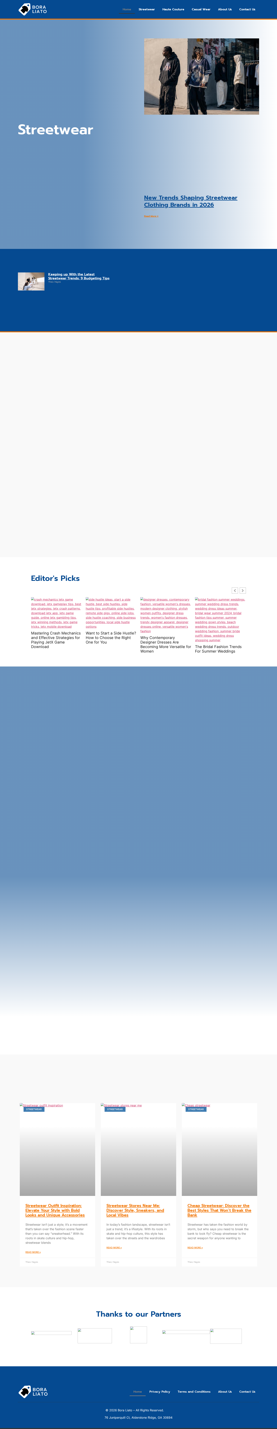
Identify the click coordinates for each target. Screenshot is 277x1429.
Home (127, 9)
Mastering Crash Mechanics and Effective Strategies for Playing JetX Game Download (56, 640)
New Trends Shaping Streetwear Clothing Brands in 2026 (190, 201)
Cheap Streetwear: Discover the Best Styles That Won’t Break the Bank (219, 1210)
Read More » (151, 216)
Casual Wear (201, 9)
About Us (225, 9)
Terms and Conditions (194, 1391)
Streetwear (147, 9)
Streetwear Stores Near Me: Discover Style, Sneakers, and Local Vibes (135, 1210)
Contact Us (247, 9)
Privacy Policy (159, 1391)
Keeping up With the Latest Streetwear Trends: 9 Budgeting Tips (78, 276)
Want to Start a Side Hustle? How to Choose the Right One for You (111, 637)
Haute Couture (173, 9)
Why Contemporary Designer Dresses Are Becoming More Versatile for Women (165, 644)
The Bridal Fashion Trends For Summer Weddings (218, 648)
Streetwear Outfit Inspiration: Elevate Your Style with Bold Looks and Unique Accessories (55, 1210)
